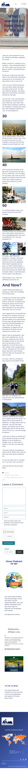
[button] (16, 4)
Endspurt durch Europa (11, 475)
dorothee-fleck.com (13, 753)
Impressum (4, 762)
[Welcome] (5, 4)
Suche (19, 552)
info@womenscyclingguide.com (15, 751)
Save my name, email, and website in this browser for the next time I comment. (13, 523)
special (6, 473)
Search (7, 549)
